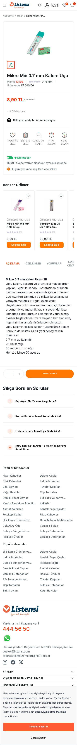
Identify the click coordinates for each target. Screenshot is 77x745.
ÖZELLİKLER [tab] (33, 263)
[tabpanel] (38, 316)
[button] (7, 373)
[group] (12, 139)
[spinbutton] (13, 373)
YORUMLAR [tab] (54, 263)
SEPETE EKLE (50, 373)
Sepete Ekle (18, 244)
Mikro (19, 81)
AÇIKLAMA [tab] (13, 263)
